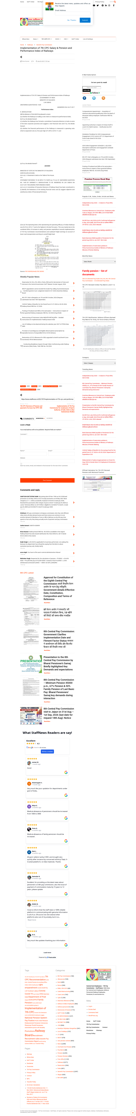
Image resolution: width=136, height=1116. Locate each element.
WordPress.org (93, 1015)
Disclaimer (30, 1063)
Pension (60, 1053)
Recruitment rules (32, 1039)
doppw (26, 1000)
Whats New (25, 39)
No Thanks (71, 20)
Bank (59, 982)
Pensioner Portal (30, 1025)
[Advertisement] (47, 81)
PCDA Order (38, 1020)
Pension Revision (63, 1056)
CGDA (26, 985)
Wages (60, 1074)
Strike (31, 1043)
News (35, 39)
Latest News (86, 105)
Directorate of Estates (64, 1010)
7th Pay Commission (33, 1069)
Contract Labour (33, 991)
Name (22, 451)
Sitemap (29, 1054)
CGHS (57, 39)
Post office (61, 1059)
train (34, 1043)
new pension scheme (64, 1040)
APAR (47, 980)
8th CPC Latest (27, 573)
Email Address (60, 10)
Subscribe (86, 90)
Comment (23, 434)
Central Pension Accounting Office (37, 982)
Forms (34, 1003)
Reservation (61, 1065)
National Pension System (36, 1018)
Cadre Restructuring (64, 991)
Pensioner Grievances (41, 1023)
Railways (60, 1062)
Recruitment (38, 1035)
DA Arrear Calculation (33, 1085)
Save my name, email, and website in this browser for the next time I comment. (44, 465)
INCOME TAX (62, 1022)
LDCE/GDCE (31, 1015)
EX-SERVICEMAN (63, 1016)
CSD (65, 39)
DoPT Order (75, 39)
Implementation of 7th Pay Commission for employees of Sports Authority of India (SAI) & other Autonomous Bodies (62, 409)
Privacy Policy (31, 1072)
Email (50, 451)
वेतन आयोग (60, 1077)
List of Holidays (88, 39)
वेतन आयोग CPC (46, 39)
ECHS (31, 1000)
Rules (59, 1068)
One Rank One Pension (65, 1047)
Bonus (60, 985)
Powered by (86, 93)
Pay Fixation (29, 1020)
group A (36, 1005)
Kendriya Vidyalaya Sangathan (67, 1028)
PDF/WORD (40, 271)
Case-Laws (61, 994)
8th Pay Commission (64, 976)
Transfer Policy (39, 1043)
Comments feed (93, 1012)
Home (88, 1021)
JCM (59, 1025)
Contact (29, 1075)
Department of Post (37, 997)
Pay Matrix (61, 1050)
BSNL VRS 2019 (62, 988)
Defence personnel (63, 1007)
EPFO (35, 1000)
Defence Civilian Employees (66, 1004)
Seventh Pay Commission (65, 1071)
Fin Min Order (62, 1019)
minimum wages (39, 1015)
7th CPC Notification (30, 977)
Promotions (30, 1031)
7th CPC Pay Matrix (40, 977)
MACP (59, 1037)
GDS (37, 1003)
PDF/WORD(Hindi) (30, 271)
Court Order (36, 994)
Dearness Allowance (64, 1000)
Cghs (59, 997)
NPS (28, 1079)
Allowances (61, 979)
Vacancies (30, 1066)
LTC (59, 1034)
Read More (47, 602)
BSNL (26, 982)
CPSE (41, 994)
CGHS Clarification (33, 985)
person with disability (39, 1027)
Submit (85, 20)
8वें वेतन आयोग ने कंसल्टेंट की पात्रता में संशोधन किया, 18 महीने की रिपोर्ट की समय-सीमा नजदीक (58, 612)
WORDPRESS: (40, 418)
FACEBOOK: (50, 418)
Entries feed (92, 1009)
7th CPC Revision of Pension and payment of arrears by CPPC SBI (31, 407)
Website (22, 458)
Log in (90, 1006)
